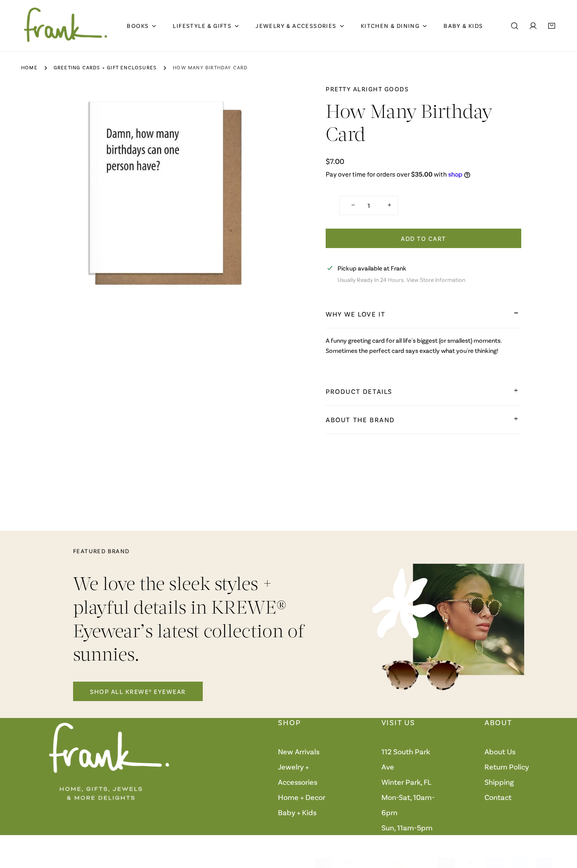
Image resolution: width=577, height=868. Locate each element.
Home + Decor (301, 797)
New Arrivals (298, 751)
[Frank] (65, 25)
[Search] (514, 25)
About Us (499, 751)
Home (29, 67)
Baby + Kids (297, 812)
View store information (435, 279)
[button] (551, 25)
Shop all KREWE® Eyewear (138, 691)
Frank (53, 863)
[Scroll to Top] (561, 823)
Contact (498, 797)
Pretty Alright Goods (367, 89)
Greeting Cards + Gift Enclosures (105, 67)
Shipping (499, 781)
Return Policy (506, 766)
